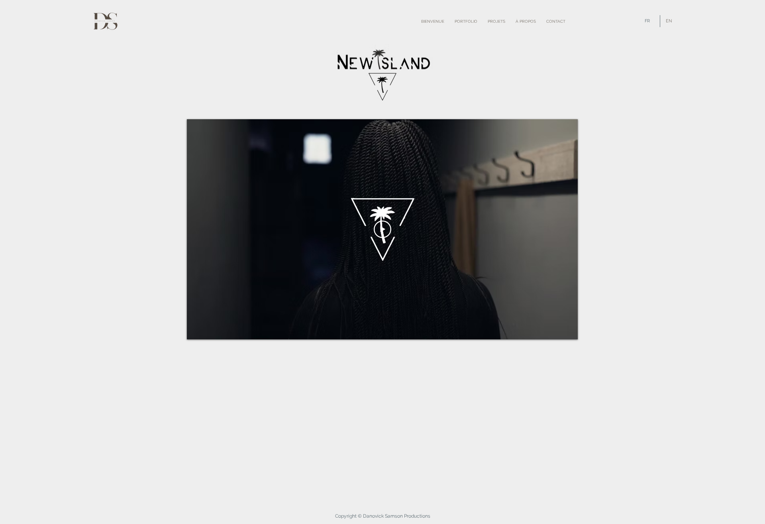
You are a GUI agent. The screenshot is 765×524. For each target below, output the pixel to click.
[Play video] (382, 229)
